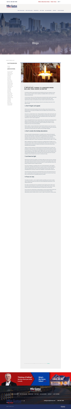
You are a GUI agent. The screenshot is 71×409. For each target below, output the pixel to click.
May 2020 (9, 90)
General (8, 66)
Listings (8, 67)
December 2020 (10, 83)
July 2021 (9, 75)
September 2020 (10, 86)
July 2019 (9, 98)
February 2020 (9, 93)
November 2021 (10, 71)
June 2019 (9, 99)
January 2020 (9, 94)
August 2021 (9, 74)
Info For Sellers (29, 10)
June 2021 (9, 76)
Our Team (42, 10)
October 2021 (9, 72)
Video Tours (53, 1)
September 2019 (10, 97)
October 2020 (9, 85)
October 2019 (9, 96)
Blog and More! (48, 10)
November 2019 (10, 95)
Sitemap (7, 406)
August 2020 (9, 87)
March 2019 (9, 102)
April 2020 (9, 91)
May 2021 (9, 77)
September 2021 (10, 73)
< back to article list (10, 60)
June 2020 (9, 89)
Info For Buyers (21, 10)
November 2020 (10, 84)
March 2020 (9, 92)
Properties (36, 10)
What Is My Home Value (44, 1)
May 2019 (9, 100)
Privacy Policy (11, 406)
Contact (54, 10)
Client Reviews (61, 10)
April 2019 (9, 101)
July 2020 (9, 88)
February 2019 (9, 103)
